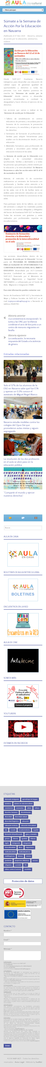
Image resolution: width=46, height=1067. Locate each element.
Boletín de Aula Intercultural (23, 803)
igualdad (24, 838)
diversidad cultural (21, 817)
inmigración (16, 843)
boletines (8, 803)
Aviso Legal (19, 1062)
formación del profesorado (13, 834)
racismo (35, 860)
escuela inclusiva (24, 830)
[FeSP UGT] (14, 897)
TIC (25, 865)
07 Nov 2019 (20, 36)
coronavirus (20, 808)
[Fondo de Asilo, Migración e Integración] (17, 919)
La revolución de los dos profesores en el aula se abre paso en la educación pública (21, 462)
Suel (39, 1062)
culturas (37, 808)
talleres (7, 42)
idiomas (15, 838)
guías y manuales (31, 834)
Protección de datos (23, 881)
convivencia (9, 808)
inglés (7, 843)
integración (27, 843)
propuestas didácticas (22, 860)
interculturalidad (10, 847)
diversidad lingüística (12, 821)
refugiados (8, 865)
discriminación (26, 812)
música (28, 856)
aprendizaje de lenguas (30, 799)
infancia (32, 838)
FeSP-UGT (17, 1059)
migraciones (30, 847)
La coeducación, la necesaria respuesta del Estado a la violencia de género (24, 341)
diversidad (8, 817)
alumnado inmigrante (12, 799)
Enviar (7, 1046)
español (35, 830)
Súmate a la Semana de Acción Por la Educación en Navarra (22, 26)
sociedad (18, 865)
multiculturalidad (10, 852)
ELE (6, 830)
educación (25, 821)
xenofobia (27, 869)
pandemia (8, 860)
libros (20, 847)
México (20, 856)
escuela (12, 830)
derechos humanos (11, 812)
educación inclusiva (11, 825)
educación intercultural (28, 825)
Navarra (31, 36)
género (7, 838)
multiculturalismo (24, 852)
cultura (29, 808)
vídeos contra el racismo (13, 869)
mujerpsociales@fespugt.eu (19, 301)
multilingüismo (10, 856)
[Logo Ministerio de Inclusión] (23, 908)
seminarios (32, 39)
